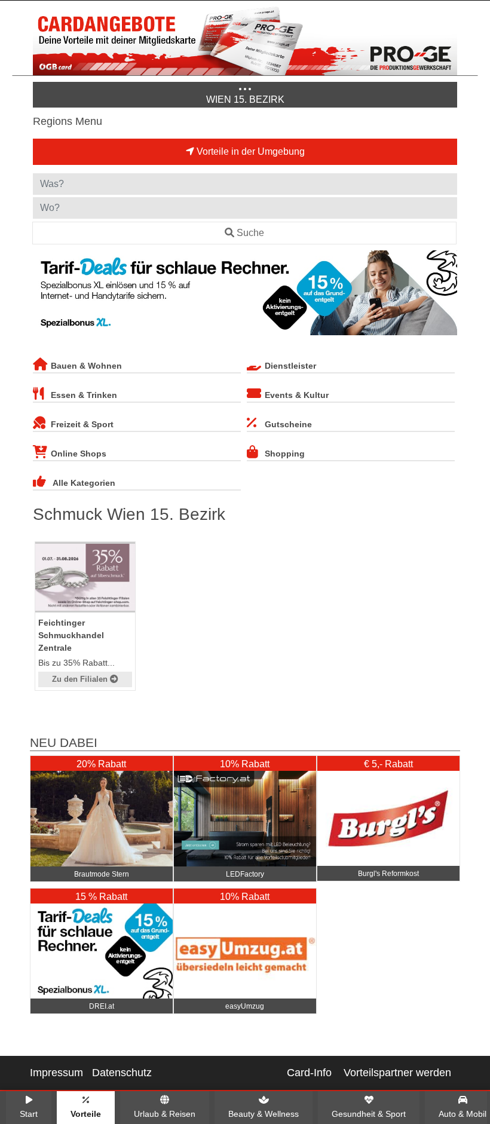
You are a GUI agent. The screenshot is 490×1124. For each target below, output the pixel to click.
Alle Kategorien (84, 483)
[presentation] (44, 295)
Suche (250, 233)
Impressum (56, 1073)
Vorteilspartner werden (397, 1073)
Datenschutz (122, 1073)
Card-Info (309, 1073)
